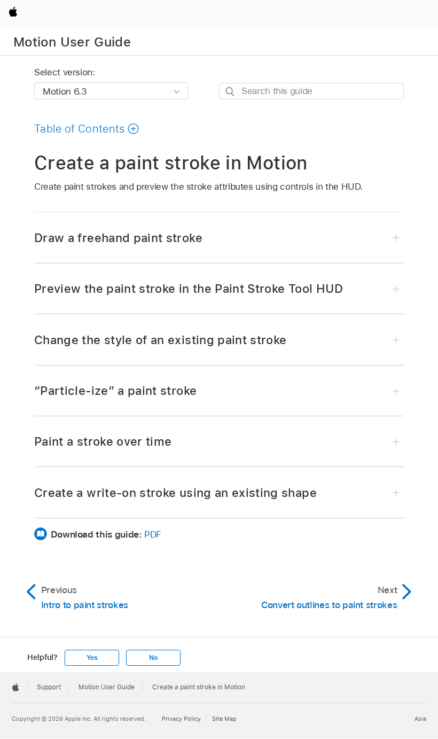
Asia (420, 718)
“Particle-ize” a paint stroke (115, 391)
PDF (152, 534)
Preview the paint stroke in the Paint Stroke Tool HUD (188, 288)
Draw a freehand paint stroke (118, 238)
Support (49, 687)
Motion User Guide (72, 42)
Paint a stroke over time (102, 441)
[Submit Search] (230, 91)
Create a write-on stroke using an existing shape (175, 493)
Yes (92, 658)
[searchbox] (311, 91)
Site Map (224, 718)
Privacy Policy (181, 718)
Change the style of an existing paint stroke (160, 340)
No (153, 658)
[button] (86, 128)
